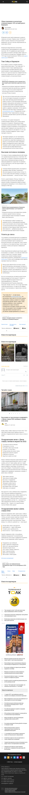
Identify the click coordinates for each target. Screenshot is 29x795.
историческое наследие (13, 325)
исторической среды (16, 296)
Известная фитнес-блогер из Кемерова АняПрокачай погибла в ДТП (13, 718)
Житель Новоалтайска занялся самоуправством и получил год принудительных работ (12, 729)
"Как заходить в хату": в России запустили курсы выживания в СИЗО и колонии (14, 611)
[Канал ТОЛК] (24, 328)
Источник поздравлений (7, 558)
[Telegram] (3, 32)
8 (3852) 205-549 (6, 781)
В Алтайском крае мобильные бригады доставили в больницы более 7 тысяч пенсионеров (13, 704)
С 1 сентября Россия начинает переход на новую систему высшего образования (14, 734)
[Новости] (16, 328)
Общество (7, 425)
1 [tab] (9, 413)
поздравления (21, 571)
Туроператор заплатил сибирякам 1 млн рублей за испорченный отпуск (16, 615)
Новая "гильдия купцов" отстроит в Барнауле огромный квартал (12, 318)
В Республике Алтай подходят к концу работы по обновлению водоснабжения (15, 714)
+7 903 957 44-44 (6, 776)
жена (8, 571)
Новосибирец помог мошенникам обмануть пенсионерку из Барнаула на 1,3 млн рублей (15, 663)
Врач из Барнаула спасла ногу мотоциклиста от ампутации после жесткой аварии (16, 699)
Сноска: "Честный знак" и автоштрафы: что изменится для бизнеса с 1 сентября (14, 685)
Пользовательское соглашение (11, 789)
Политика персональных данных (11, 788)
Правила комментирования (10, 790)
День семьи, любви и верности (3, 572)
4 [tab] (15, 413)
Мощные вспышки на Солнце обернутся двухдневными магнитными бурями (14, 672)
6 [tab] (19, 413)
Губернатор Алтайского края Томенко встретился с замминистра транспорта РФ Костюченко (14, 748)
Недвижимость (7, 29)
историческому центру (8, 111)
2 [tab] (11, 413)
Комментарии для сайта (21, 385)
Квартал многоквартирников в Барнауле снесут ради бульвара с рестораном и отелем (13, 208)
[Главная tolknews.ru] (14, 2)
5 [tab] (17, 413)
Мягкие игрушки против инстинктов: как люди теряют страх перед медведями (14, 659)
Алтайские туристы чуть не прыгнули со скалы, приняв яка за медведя (14, 738)
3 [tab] (13, 413)
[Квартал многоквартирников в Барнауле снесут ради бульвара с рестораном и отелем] (14, 196)
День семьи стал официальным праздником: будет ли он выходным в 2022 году (14, 565)
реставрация (22, 324)
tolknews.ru (7, 766)
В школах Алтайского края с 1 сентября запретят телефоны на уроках (13, 676)
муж (13, 571)
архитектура (4, 324)
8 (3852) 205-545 (6, 779)
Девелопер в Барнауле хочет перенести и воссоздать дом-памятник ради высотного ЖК (14, 83)
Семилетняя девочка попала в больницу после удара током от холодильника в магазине (15, 743)
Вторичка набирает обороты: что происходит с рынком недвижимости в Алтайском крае (15, 405)
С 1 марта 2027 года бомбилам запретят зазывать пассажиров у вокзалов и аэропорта (15, 695)
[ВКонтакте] (7, 32)
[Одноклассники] (10, 32)
